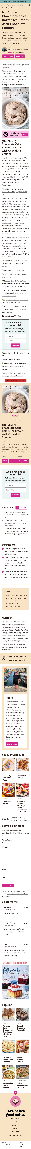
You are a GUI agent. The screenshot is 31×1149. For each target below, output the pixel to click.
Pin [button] (12, 461)
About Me (15, 1125)
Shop (15, 1122)
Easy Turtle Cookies (21, 777)
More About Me (12, 744)
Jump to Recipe (8, 56)
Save (5, 461)
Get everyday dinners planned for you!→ (15, 1)
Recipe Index (9, 7)
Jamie (10, 47)
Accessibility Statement (8, 1144)
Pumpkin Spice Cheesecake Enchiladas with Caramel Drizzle (8, 1031)
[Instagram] (10, 1135)
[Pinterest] (20, 1135)
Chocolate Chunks (11, 251)
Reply (26, 907)
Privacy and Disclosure (22, 1144)
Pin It (25, 134)
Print (25, 461)
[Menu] (29, 5)
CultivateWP (18, 1147)
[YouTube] (13, 1135)
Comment (6, 847)
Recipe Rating (7, 840)
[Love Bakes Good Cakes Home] (15, 5)
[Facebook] (17, 1135)
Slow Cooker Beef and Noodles (8, 1085)
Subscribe (15, 1132)
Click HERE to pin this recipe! (15, 380)
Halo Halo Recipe (7, 802)
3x (25, 507)
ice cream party (9, 201)
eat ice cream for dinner (20, 212)
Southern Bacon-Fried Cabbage (8, 1059)
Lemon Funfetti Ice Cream (11, 360)
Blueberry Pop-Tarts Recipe (7, 778)
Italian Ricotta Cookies (20, 1059)
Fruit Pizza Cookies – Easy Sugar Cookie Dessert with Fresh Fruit (22, 806)
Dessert (16, 7)
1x (17, 507)
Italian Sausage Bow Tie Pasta (22, 1085)
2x (21, 507)
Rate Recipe (20, 56)
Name (4, 869)
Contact (15, 1128)
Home (3, 7)
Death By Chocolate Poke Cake (21, 1028)
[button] (8, 52)
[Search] (1, 5)
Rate (18, 461)
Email (4, 877)
